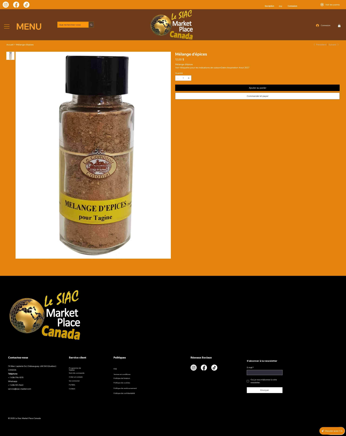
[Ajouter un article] (188, 78)
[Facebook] (16, 5)
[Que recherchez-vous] (91, 25)
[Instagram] (6, 5)
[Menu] (7, 26)
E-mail (250, 367)
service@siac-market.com (19, 389)
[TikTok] (26, 5)
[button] (339, 25)
